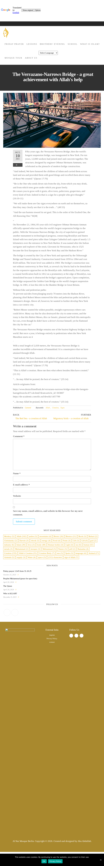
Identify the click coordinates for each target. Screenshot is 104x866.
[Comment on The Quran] (18, 590)
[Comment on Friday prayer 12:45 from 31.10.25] (20, 575)
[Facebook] (7, 612)
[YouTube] (14, 612)
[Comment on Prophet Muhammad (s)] (18, 582)
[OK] (100, 860)
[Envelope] (81, 636)
